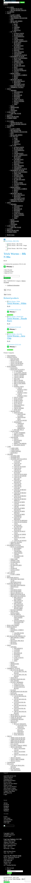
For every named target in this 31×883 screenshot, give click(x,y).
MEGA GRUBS (18, 380)
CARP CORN (14, 448)
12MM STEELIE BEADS (18, 739)
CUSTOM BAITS (19, 36)
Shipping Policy (8, 779)
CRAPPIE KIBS (15, 456)
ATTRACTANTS (19, 33)
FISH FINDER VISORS (18, 553)
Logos (5, 794)
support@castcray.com (10, 776)
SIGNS (13, 109)
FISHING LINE (18, 61)
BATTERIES (17, 548)
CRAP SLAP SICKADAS (17, 529)
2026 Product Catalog (10, 788)
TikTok (6, 803)
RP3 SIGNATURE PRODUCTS (16, 636)
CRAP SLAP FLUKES (20, 474)
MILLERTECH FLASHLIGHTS (18, 604)
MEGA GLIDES (18, 434)
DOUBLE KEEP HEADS (18, 679)
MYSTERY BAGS (19, 81)
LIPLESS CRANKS (16, 542)
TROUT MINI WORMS (17, 759)
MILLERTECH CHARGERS (18, 601)
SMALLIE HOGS (19, 405)
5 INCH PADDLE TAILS (22, 394)
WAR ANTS (17, 409)
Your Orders (7, 818)
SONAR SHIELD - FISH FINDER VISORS (19, 617)
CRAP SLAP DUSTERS (17, 472)
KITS (12, 19)
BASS (15, 24)
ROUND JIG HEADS (17, 694)
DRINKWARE (15, 107)
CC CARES (10, 7)
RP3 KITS (13, 642)
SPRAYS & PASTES (16, 365)
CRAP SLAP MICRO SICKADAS (20, 496)
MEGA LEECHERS (19, 383)
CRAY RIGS (14, 677)
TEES (15, 104)
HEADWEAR (18, 95)
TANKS (16, 102)
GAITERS (17, 650)
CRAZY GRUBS (19, 377)
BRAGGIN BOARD (13, 116)
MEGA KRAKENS (19, 382)
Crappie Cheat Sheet (9, 791)
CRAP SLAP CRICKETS (17, 468)
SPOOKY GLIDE (19, 436)
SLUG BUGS (18, 403)
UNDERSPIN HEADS (17, 719)
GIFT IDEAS (11, 573)
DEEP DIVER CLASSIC (21, 415)
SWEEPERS (17, 406)
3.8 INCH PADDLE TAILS (22, 391)
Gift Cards (6, 823)
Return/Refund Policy (10, 780)
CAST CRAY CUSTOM (18, 461)
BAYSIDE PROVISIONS (18, 585)
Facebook (6, 804)
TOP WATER (18, 53)
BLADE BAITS (18, 35)
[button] (4, 239)
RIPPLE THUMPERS (20, 443)
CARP (16, 25)
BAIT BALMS (15, 359)
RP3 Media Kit (8, 793)
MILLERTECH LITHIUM (18, 596)
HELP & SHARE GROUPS (18, 10)
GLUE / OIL (17, 64)
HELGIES (17, 379)
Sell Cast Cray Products (10, 786)
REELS (16, 76)
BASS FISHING (11, 366)
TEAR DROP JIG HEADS (18, 716)
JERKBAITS (17, 422)
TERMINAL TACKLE (20, 55)
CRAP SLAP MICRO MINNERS (20, 493)
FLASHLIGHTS (18, 62)
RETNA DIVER (22, 420)
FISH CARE (17, 59)
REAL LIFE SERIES (16, 21)
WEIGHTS (14, 722)
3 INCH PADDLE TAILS (22, 388)
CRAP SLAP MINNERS (17, 518)
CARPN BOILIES (16, 451)
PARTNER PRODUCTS (18, 86)
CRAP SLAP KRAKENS (17, 481)
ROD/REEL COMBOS (20, 75)
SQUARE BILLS (19, 429)
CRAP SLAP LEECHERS (17, 484)
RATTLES (14, 693)
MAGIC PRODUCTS (17, 593)
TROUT (16, 29)
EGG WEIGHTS (19, 733)
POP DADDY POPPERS (18, 441)
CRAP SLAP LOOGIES (17, 487)
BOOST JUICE (15, 360)
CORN (16, 38)
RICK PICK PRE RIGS (17, 640)
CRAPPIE (17, 27)
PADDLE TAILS (19, 386)
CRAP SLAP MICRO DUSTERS (20, 490)
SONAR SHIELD (16, 614)
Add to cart (7, 278)
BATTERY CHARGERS (18, 550)
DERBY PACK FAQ (16, 8)
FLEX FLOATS (18, 684)
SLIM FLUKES (18, 400)
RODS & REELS (15, 73)
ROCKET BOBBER (16, 610)
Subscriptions (7, 821)
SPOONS (16, 50)
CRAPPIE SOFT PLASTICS (19, 46)
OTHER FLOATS (19, 685)
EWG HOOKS (15, 680)
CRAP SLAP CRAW (20, 466)
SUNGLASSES (18, 69)
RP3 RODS (14, 643)
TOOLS (16, 72)
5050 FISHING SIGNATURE (19, 18)
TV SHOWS (10, 12)
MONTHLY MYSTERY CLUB (19, 83)
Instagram (6, 806)
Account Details (8, 819)
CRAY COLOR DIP (16, 362)
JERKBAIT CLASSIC (20, 424)
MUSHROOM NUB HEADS (19, 691)
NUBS (16, 385)
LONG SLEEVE (19, 99)
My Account (10, 868)
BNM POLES (14, 586)
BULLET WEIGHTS (20, 724)
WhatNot (6, 811)
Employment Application (10, 789)
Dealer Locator (8, 785)
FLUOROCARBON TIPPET (19, 745)
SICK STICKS (18, 399)
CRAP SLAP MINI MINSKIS (19, 512)
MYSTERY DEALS (16, 79)
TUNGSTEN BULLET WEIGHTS (21, 730)
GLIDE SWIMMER (19, 432)
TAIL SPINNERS (19, 52)
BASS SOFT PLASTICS (17, 43)
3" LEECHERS (18, 371)
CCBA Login (7, 836)
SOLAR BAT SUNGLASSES (15, 612)
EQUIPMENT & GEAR (17, 56)
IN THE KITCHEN (19, 65)
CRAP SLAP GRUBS (20, 476)
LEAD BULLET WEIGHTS (22, 726)
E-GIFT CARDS (15, 15)
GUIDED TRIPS (12, 118)
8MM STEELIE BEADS (17, 742)
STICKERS (14, 110)
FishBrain (6, 809)
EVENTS (9, 115)
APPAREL (14, 90)
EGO (12, 588)
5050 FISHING (11, 355)
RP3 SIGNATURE (16, 16)
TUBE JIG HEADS (16, 717)
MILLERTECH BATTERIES (18, 598)
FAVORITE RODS (16, 590)
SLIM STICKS (18, 402)
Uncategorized (11, 762)
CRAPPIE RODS (19, 633)
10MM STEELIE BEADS (18, 737)
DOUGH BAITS (19, 49)
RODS (16, 78)
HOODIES (17, 96)
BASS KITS (14, 368)
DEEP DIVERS (18, 412)
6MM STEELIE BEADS (17, 741)
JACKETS (17, 98)
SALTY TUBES (18, 397)
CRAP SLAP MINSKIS (20, 520)
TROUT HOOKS (15, 757)
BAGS (12, 106)
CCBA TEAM (11, 112)
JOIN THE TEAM (16, 113)
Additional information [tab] (13, 285)
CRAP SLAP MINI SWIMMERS (19, 515)
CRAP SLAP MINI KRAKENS (19, 508)
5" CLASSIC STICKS (20, 372)
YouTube (6, 807)
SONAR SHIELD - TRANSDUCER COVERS (19, 622)
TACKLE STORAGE (20, 70)
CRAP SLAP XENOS (20, 540)
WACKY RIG (14, 721)
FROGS (16, 439)
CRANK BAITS (18, 39)
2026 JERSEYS (18, 92)
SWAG (9, 89)
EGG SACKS (14, 744)
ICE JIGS (13, 690)
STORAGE (14, 568)
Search (22, 2)
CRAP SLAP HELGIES (17, 478)
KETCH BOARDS (16, 591)
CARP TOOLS (15, 449)
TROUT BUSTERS (16, 747)
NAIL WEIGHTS (19, 734)
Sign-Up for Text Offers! (10, 783)
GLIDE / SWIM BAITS (20, 41)
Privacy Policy (8, 782)
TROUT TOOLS (15, 761)
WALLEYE (17, 30)
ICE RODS (17, 634)
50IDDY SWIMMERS (20, 374)
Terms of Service (8, 777)
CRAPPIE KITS (15, 457)
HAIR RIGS (14, 452)
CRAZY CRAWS (19, 375)
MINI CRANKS (15, 543)
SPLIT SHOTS (15, 714)
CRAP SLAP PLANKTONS (18, 525)
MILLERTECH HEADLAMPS (18, 607)
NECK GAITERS (19, 101)
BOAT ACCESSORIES (20, 58)
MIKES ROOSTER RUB (18, 594)
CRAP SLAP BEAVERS (17, 464)
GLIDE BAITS (15, 431)
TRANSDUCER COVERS (18, 556)
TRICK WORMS (19, 408)
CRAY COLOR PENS (17, 363)
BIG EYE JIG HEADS (17, 670)
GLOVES (17, 93)
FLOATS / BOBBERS (17, 682)
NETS (15, 67)
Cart (8, 874)
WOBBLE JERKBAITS (21, 427)
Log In (5, 816)
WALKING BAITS (19, 445)
